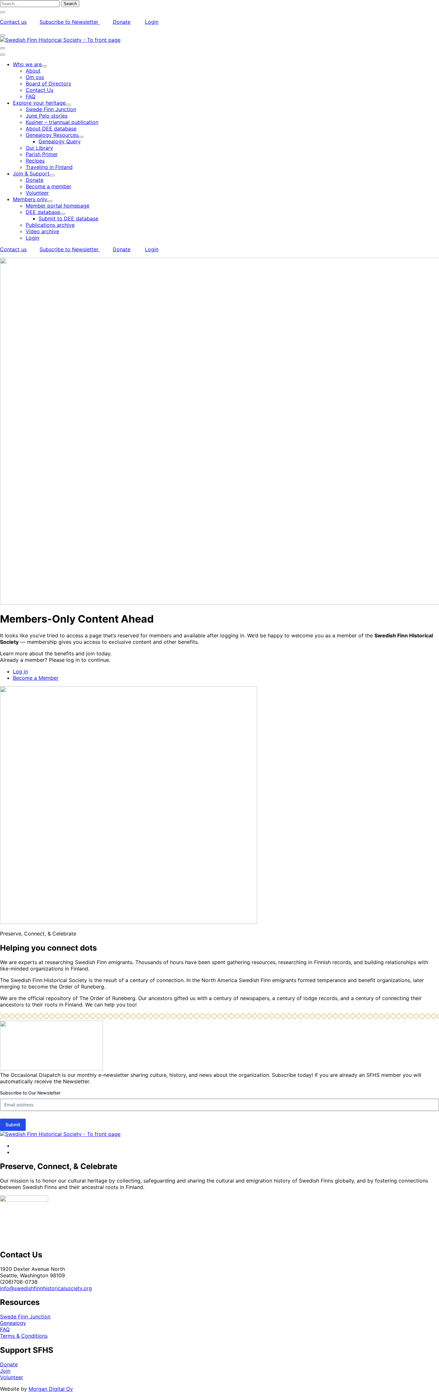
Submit (12, 1124)
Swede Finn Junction (25, 1316)
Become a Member (35, 678)
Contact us (13, 22)
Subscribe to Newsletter (70, 22)
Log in (20, 671)
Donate (121, 22)
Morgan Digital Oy (51, 1389)
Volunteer (11, 1377)
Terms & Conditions (24, 1336)
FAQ (5, 1329)
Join (5, 1371)
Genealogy (13, 1323)
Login (151, 22)
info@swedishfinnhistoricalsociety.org (46, 1288)
